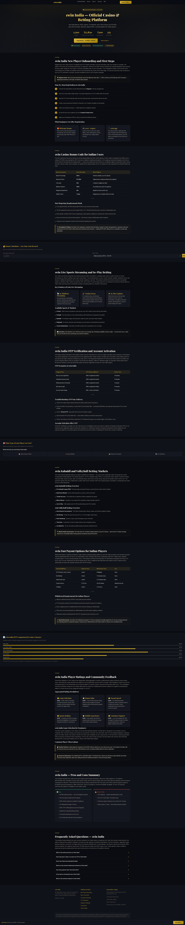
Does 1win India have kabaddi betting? (92, 861)
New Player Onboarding (86, 892)
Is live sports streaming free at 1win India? (92, 874)
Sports (94, 1)
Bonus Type (95, 253)
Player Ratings (84, 908)
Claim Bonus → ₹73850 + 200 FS (86, 40)
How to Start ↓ (105, 40)
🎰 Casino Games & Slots (25, 454)
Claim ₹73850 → (125, 2)
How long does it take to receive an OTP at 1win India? (92, 857)
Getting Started (81, 1)
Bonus (88, 1)
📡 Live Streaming (160, 454)
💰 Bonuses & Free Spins (115, 454)
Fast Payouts (84, 905)
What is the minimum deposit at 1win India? (92, 878)
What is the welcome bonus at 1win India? (92, 852)
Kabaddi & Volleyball (85, 903)
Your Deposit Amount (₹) (8, 253)
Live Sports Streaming (86, 897)
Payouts (100, 1)
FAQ (105, 1)
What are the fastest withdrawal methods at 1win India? (92, 865)
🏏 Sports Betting (70, 454)
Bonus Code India (85, 895)
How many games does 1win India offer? (92, 870)
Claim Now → (178, 922)
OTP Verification (84, 900)
